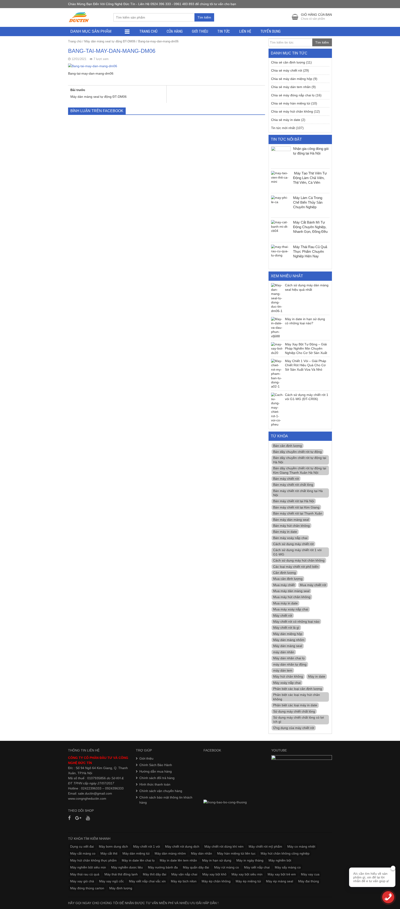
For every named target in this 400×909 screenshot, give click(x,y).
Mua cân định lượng (288, 579)
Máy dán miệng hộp (287, 634)
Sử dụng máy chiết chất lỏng (294, 711)
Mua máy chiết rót (313, 585)
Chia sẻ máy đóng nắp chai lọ (293, 95)
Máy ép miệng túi (248, 881)
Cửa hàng (175, 31)
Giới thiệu (200, 31)
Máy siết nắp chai (257, 867)
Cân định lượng (284, 572)
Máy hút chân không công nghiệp (285, 853)
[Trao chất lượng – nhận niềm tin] (79, 17)
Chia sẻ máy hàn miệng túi (290, 103)
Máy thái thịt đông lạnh (121, 874)
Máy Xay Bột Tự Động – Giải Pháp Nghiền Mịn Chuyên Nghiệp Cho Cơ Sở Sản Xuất (306, 348)
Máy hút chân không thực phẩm (93, 860)
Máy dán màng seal (287, 646)
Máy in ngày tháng (249, 860)
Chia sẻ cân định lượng (288, 62)
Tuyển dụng (270, 31)
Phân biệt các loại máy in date (295, 705)
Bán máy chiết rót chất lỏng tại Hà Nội (298, 493)
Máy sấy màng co (288, 867)
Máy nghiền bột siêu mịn (88, 867)
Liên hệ (245, 31)
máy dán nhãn (283, 652)
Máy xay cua (310, 874)
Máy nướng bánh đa (163, 867)
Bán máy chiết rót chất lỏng (293, 484)
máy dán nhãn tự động (289, 664)
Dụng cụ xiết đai (82, 846)
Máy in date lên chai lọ (138, 860)
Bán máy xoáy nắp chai (290, 538)
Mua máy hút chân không (291, 597)
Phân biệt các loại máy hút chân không (296, 697)
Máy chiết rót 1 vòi (146, 846)
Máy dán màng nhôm (288, 640)
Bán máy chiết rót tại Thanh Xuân (297, 513)
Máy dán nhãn (201, 853)
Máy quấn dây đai (196, 867)
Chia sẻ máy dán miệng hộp (291, 79)
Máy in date (316, 676)
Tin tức (223, 31)
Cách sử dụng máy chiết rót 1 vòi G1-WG (297, 552)
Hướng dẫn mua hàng (155, 771)
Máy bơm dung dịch (113, 846)
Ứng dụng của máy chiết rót (293, 728)
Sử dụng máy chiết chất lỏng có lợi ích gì (298, 719)
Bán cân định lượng (287, 446)
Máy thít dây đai (154, 874)
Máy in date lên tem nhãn (178, 860)
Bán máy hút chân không (291, 525)
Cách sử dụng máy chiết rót (293, 544)
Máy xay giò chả (82, 881)
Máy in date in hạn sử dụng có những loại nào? (305, 321)
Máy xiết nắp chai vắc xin (147, 881)
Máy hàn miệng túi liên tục (236, 853)
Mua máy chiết (284, 585)
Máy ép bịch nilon (184, 881)
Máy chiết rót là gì (286, 627)
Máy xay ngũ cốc (111, 881)
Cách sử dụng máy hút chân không (299, 560)
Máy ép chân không (216, 881)
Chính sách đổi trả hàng (157, 778)
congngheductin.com (91, 798)
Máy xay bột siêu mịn (246, 874)
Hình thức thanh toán (154, 784)
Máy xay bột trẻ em (282, 874)
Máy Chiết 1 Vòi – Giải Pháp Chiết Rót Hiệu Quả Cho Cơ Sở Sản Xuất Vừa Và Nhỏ (305, 365)
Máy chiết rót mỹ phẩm (265, 846)
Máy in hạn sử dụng (216, 860)
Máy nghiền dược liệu (127, 867)
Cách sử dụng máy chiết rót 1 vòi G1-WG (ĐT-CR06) (306, 397)
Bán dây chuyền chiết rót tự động (297, 452)
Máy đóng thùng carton (87, 888)
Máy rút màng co (226, 867)
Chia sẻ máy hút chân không (292, 111)
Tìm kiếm (204, 17)
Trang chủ (148, 31)
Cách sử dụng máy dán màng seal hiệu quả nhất (306, 287)
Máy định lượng (120, 888)
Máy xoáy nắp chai (287, 683)
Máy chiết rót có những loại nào (296, 621)
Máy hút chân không (288, 676)
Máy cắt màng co (82, 853)
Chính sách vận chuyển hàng (160, 791)
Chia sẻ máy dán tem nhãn (291, 87)
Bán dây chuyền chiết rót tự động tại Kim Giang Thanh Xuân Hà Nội (299, 470)
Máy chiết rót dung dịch (182, 846)
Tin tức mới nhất (283, 128)
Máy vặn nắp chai (184, 874)
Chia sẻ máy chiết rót (286, 70)
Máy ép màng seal (279, 881)
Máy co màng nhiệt (301, 846)
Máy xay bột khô (214, 874)
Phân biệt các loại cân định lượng (297, 689)
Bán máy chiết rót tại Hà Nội (293, 501)
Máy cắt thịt (108, 853)
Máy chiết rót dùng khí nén (224, 846)
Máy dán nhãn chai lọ (289, 658)
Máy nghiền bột (280, 860)
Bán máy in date (285, 531)
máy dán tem (282, 670)
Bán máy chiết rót (286, 478)
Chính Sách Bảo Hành (155, 765)
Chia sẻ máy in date (285, 120)
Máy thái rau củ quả (84, 874)
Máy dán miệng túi (136, 853)
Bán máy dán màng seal (291, 519)
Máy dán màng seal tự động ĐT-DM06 (109, 41)
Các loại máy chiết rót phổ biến (296, 566)
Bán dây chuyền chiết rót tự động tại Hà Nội (299, 460)
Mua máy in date (285, 603)
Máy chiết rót (282, 615)
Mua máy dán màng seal (291, 591)
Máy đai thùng (308, 881)
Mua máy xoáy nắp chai (290, 609)
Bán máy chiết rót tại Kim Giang (296, 507)
